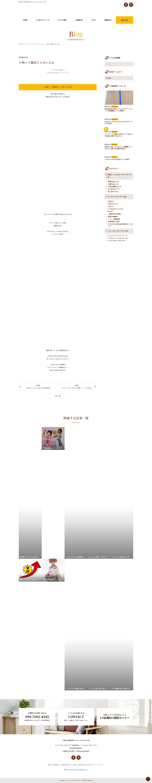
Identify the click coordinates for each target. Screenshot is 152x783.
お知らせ (111, 201)
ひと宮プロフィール (42, 20)
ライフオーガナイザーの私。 (118, 197)
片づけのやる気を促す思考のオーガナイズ (120, 225)
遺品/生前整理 (112, 216)
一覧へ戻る (57, 396)
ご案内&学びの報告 (114, 214)
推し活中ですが (113, 191)
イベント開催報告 (114, 219)
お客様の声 (79, 20)
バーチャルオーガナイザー (117, 240)
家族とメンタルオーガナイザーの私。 (119, 176)
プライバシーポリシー (98, 764)
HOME (25, 20)
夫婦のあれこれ (113, 184)
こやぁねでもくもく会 (115, 209)
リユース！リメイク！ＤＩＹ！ (118, 235)
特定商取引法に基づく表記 (84, 764)
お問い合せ (124, 20)
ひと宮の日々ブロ (114, 189)
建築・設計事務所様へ (53, 764)
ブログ (93, 20)
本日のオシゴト (113, 204)
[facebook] (126, 5)
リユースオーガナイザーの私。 (37, 44)
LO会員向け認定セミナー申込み (69, 764)
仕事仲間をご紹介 (114, 221)
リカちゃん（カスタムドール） (118, 238)
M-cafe (110, 211)
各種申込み (108, 20)
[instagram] (131, 5)
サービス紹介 (62, 20)
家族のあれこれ (113, 181)
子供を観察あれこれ (114, 186)
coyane (110, 206)
